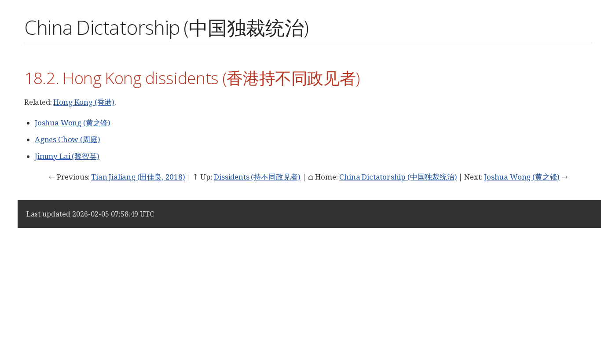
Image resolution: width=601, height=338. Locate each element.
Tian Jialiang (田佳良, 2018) (138, 177)
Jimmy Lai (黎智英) (67, 156)
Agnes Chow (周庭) (67, 139)
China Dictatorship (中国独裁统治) (398, 177)
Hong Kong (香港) (83, 102)
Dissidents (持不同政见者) (257, 177)
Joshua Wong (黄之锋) (72, 123)
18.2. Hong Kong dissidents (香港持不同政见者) (192, 77)
